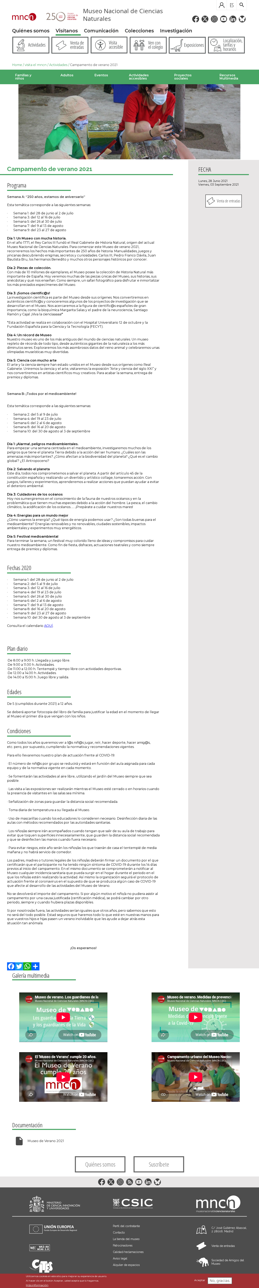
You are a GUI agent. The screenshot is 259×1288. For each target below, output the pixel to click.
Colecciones (139, 31)
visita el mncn (36, 65)
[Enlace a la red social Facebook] (195, 19)
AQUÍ (48, 626)
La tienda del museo (126, 1239)
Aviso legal (120, 1258)
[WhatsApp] (27, 966)
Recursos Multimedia (229, 76)
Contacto (119, 1232)
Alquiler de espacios (126, 1265)
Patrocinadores (123, 1245)
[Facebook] (11, 966)
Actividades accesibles (139, 76)
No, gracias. (220, 1280)
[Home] (24, 17)
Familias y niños (23, 76)
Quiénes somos (30, 31)
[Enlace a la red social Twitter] (205, 19)
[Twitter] (19, 966)
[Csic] (133, 1204)
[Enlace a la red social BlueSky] (242, 19)
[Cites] (41, 1271)
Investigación (176, 31)
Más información (37, 1285)
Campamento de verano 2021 (94, 65)
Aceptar (199, 1280)
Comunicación (101, 31)
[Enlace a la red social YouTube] (223, 19)
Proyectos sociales (183, 76)
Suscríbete (159, 1164)
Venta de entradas (228, 201)
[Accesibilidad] (39, 1250)
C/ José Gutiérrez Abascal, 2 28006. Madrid (229, 1229)
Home (17, 65)
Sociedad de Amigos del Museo (227, 1262)
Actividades (58, 65)
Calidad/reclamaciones (128, 1252)
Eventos (101, 75)
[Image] (129, 121)
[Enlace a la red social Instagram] (214, 19)
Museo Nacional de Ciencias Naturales (123, 15)
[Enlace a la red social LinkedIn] (232, 19)
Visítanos (67, 31)
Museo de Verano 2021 (46, 1141)
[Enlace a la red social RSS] (129, 1181)
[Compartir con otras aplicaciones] (35, 966)
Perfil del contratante (126, 1226)
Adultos (67, 75)
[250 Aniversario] (59, 17)
